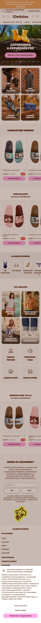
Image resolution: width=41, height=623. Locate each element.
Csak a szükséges (20, 605)
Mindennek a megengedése (20, 616)
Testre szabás (20, 610)
